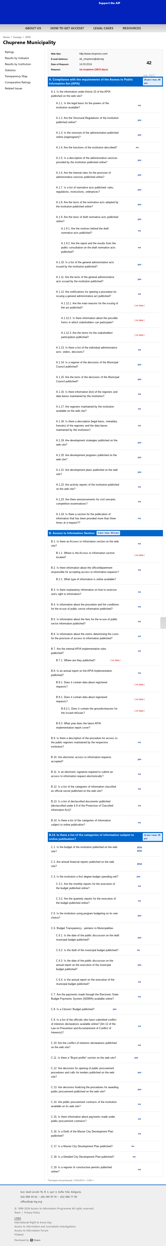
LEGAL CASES (103, 28)
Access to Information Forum (31, 1230)
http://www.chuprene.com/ (93, 53)
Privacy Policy (32, 1212)
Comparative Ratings (18, 82)
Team (17, 1212)
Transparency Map (16, 76)
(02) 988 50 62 (28, 1196)
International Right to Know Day (33, 1222)
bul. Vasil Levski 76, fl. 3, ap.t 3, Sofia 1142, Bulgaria (50, 1191)
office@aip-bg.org (31, 1201)
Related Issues (13, 88)
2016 (28, 37)
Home (6, 37)
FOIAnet (18, 1234)
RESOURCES (132, 28)
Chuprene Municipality (29, 42)
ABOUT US (33, 28)
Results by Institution (18, 64)
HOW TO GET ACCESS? (67, 28)
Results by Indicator (17, 58)
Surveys (17, 37)
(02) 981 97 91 (49, 1196)
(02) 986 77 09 (68, 1196)
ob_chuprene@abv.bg (91, 59)
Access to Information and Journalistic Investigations (45, 1226)
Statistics (10, 70)
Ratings (9, 52)
